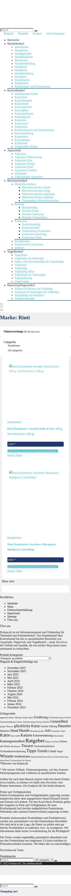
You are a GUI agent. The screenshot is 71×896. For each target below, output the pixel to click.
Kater (63, 731)
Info (48, 730)
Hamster (19, 204)
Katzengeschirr (23, 107)
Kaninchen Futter (32, 237)
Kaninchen (21, 221)
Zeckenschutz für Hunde (20, 760)
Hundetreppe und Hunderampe (32, 86)
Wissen (6, 755)
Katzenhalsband (24, 113)
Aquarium (20, 153)
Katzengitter (22, 110)
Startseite (13, 40)
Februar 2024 (15, 700)
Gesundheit (59, 721)
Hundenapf (21, 60)
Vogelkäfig (21, 268)
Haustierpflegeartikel (21, 285)
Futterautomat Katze (26, 93)
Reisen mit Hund (53, 742)
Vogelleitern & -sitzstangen (30, 274)
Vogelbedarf (15, 251)
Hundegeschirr (23, 53)
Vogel (60, 751)
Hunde (24, 730)
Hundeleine (21, 50)
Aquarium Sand (24, 166)
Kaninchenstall (30, 227)
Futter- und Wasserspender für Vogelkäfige (39, 261)
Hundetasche (22, 80)
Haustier (64, 726)
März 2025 (13, 684)
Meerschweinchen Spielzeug (38, 194)
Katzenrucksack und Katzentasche (34, 130)
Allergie (18, 718)
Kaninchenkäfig (31, 224)
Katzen (26, 735)
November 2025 (16, 671)
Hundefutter (21, 47)
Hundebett (21, 66)
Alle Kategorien (55, 33)
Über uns (12, 619)
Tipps (31, 750)
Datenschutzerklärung (19, 609)
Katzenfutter (22, 103)
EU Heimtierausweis (56, 718)
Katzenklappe (22, 116)
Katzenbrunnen (23, 100)
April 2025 (13, 681)
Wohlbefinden (22, 756)
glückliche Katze (27, 726)
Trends (42, 751)
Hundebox (21, 76)
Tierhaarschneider (25, 298)
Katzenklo (20, 120)
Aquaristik (14, 150)
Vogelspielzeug (23, 278)
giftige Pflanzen (6, 726)
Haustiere (5, 731)
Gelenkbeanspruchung (32, 722)
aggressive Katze (7, 718)
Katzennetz (21, 126)
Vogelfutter (21, 255)
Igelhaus (19, 247)
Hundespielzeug (24, 73)
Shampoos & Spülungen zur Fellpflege (37, 291)
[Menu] (1, 305)
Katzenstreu (21, 136)
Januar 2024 (14, 704)
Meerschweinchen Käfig (36, 190)
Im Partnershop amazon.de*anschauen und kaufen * (32, 451)
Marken (37, 33)
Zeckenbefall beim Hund (41, 757)
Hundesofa (21, 70)
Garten (19, 722)
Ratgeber (23, 33)
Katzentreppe (22, 139)
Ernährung (41, 717)
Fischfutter (21, 173)
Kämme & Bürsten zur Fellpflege (34, 288)
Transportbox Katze (26, 146)
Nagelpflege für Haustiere (29, 295)
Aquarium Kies (23, 160)
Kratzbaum (21, 143)
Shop (10, 606)
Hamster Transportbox (35, 217)
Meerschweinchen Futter (36, 187)
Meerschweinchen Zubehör (37, 197)
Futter (68, 718)
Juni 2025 (13, 674)
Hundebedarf (15, 43)
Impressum (13, 613)
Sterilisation (16, 746)
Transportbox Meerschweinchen (40, 200)
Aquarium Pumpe (25, 163)
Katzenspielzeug (24, 133)
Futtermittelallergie (8, 722)
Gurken (44, 726)
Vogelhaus (21, 264)
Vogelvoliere (22, 281)
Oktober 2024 (15, 690)
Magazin (9, 33)
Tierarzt (27, 746)
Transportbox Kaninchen (36, 230)
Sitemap (12, 616)
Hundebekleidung (25, 63)
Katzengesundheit (12, 741)
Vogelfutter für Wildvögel (29, 258)
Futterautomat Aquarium (29, 176)
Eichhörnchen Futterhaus (29, 244)
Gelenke (46, 722)
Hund (14, 730)
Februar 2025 (15, 687)
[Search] (35, 30)
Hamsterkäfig (29, 207)
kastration (56, 731)
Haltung (53, 726)
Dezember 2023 (16, 707)
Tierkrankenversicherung (13, 751)
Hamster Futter (30, 210)
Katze (5, 735)
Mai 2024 (12, 697)
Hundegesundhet (37, 731)
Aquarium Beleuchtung (28, 157)
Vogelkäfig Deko (24, 271)
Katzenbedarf (16, 90)
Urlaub (52, 751)
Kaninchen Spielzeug (34, 234)
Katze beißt (15, 736)
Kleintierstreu (22, 241)
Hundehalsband (24, 56)
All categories (15, 350)
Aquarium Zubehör (26, 170)
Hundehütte (21, 83)
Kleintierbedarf (17, 180)
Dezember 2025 (16, 667)
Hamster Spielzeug (33, 214)
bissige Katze (27, 718)
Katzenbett (21, 97)
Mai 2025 (12, 677)
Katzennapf (21, 123)
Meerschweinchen (25, 184)
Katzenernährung (43, 735)
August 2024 (14, 694)
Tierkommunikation (44, 746)
